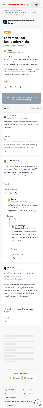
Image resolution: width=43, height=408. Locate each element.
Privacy (31, 394)
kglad (9, 267)
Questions (33, 13)
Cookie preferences (10, 397)
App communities (17, 10)
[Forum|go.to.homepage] (16, 4)
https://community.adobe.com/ (14, 279)
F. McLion (10, 116)
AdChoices (10, 405)
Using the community (11, 394)
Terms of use (23, 394)
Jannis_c (10, 50)
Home (7, 10)
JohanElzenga (12, 160)
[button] (4, 5)
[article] (21, 133)
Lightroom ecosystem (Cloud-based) (15, 13)
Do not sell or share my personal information (18, 401)
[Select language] (28, 4)
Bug (6, 82)
